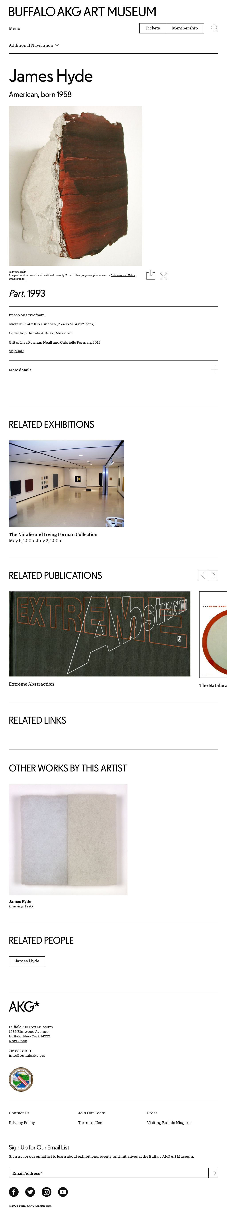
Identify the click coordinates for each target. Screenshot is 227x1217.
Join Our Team (92, 1112)
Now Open (18, 1041)
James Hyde (51, 75)
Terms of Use (90, 1122)
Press (152, 1112)
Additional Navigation (31, 45)
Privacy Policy (22, 1122)
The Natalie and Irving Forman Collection (53, 534)
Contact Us (19, 1112)
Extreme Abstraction (31, 684)
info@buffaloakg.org (27, 1055)
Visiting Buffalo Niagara (169, 1122)
